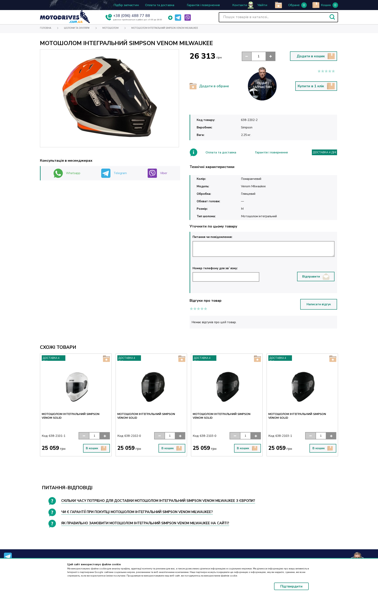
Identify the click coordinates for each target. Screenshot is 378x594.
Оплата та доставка (159, 5)
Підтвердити (291, 586)
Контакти (239, 5)
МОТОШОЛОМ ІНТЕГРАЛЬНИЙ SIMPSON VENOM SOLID (70, 416)
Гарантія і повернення (203, 5)
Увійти (262, 5)
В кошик (92, 448)
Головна (45, 28)
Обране (294, 5)
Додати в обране (214, 86)
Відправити (311, 276)
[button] (332, 17)
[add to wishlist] (278, 5)
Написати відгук (319, 304)
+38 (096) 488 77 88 (131, 15)
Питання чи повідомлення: (212, 237)
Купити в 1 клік (311, 86)
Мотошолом (110, 28)
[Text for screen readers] (65, 22)
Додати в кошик (311, 56)
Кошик (326, 5)
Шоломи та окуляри (76, 28)
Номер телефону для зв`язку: (215, 268)
